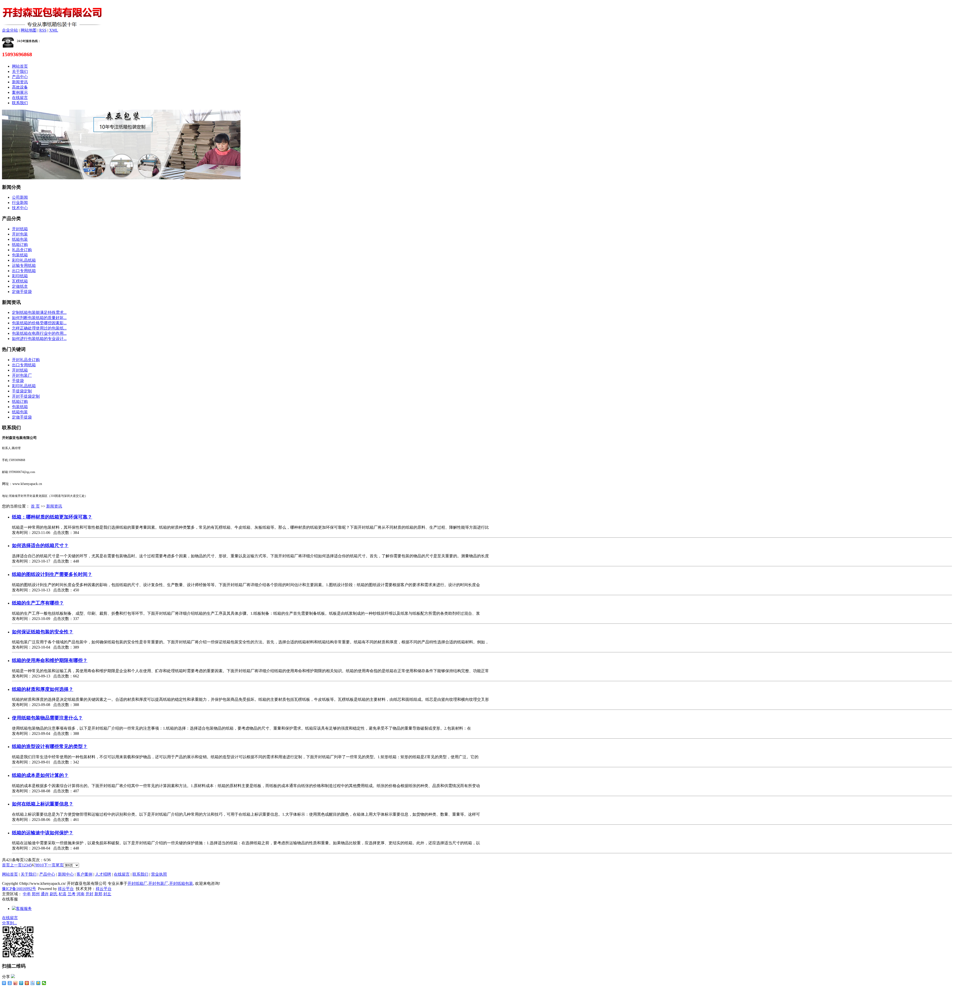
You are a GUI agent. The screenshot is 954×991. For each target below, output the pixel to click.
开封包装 (20, 234)
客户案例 (84, 874)
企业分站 (10, 30)
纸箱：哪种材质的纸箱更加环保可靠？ (52, 516)
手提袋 (18, 380)
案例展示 (20, 92)
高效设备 (20, 87)
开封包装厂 (22, 375)
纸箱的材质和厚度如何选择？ (42, 689)
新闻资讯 (20, 82)
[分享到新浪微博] (15, 983)
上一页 (16, 865)
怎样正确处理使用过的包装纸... (39, 328)
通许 (45, 894)
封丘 (107, 894)
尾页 (60, 865)
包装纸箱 (20, 255)
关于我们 (20, 71)
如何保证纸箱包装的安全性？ (42, 631)
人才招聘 (103, 874)
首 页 (35, 506)
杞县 (63, 894)
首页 (6, 865)
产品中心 (20, 77)
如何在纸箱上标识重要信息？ (42, 803)
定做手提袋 (22, 291)
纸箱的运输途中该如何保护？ (42, 832)
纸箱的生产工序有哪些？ (38, 603)
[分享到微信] (44, 983)
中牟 (27, 894)
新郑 (98, 894)
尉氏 (54, 894)
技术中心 (20, 208)
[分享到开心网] (27, 983)
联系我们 (20, 103)
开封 (89, 894)
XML (53, 30)
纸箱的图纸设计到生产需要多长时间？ (52, 574)
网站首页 (20, 66)
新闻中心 (66, 874)
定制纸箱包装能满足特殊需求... (39, 312)
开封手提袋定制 (26, 396)
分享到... (9, 923)
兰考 (72, 894)
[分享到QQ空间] (38, 983)
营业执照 (159, 874)
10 (42, 865)
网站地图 (29, 30)
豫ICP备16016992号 (19, 889)
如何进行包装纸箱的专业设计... (39, 338)
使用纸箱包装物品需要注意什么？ (47, 717)
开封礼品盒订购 (26, 360)
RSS (42, 30)
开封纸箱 (20, 229)
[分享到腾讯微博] (21, 983)
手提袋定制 (22, 391)
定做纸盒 (20, 286)
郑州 (36, 894)
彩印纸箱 (20, 276)
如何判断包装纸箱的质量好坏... (39, 318)
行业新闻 (20, 202)
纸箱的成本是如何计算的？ (40, 775)
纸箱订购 (20, 244)
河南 (80, 894)
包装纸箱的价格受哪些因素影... (39, 323)
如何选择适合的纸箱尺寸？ (40, 545)
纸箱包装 (20, 239)
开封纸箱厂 (137, 883)
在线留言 (20, 97)
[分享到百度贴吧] (33, 983)
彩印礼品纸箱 (24, 260)
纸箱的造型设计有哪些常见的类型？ (49, 746)
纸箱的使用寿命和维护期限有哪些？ (49, 660)
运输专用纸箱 (24, 265)
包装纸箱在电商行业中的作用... (39, 333)
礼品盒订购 (22, 250)
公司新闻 (20, 197)
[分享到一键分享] (10, 983)
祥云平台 (66, 889)
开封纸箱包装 (181, 883)
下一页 (50, 865)
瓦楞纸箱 (20, 281)
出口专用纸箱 (24, 271)
